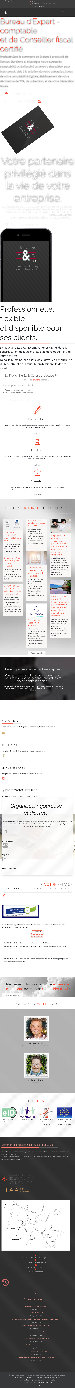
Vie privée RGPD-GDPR (23, 1377)
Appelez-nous (19, 400)
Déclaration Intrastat (36, 1313)
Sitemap (37, 1385)
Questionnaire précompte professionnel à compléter (36, 1358)
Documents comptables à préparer (36, 1351)
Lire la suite (37, 434)
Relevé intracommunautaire (36, 1332)
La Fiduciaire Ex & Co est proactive (29, 375)
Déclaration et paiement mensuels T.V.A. (35, 1325)
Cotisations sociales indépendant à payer (36, 1338)
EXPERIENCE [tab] (37, 932)
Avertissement (55, 1377)
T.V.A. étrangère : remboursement (35, 1345)
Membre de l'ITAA (22, 94)
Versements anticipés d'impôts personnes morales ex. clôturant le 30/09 (35, 1319)
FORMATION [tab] (38, 936)
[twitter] (8, 1)
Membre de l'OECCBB (20, 101)
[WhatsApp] (15, 1)
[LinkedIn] (11, 1)
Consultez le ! (14, 995)
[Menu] (63, 12)
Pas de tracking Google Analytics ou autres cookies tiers (37, 1380)
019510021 (35, 4)
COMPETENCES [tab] (38, 934)
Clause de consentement (40, 1377)
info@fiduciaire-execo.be (50, 4)
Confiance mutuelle (24, 224)
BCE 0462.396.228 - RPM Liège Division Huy (37, 1382)
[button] (32, 1)
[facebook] (5, 1)
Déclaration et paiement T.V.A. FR (36, 1306)
